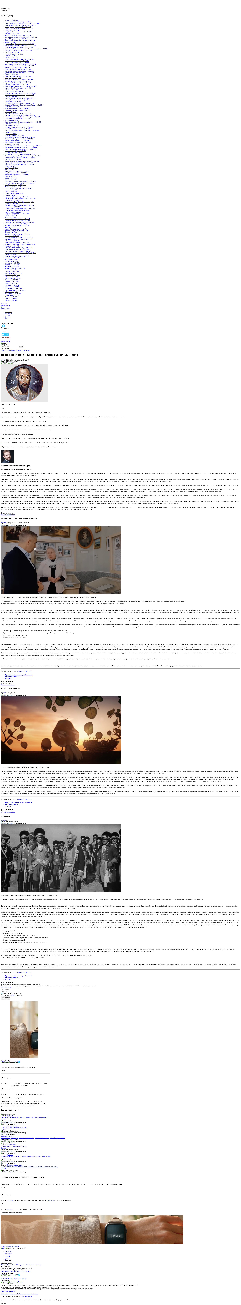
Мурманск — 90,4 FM (12, 144)
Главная (3, 350)
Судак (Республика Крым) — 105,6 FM (17, 210)
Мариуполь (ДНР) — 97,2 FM (14, 135)
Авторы (7, 315)
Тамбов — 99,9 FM (11, 215)
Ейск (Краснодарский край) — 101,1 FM (18, 76)
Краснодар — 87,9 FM (12, 123)
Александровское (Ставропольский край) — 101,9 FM (22, 23)
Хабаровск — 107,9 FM (12, 241)
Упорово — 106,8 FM (11, 297)
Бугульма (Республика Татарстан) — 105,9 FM (19, 44)
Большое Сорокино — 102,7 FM (15, 268)
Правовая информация (8, 1291)
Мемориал (8, 1260)
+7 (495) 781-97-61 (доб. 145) (21, 1271)
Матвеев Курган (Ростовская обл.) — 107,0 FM (20, 137)
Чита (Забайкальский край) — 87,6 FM (17, 249)
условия (13, 995)
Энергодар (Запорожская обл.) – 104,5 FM (18, 251)
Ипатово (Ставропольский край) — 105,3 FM (19, 95)
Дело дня (4, 303)
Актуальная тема (12, 1126)
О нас (6, 318)
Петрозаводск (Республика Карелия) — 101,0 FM (20, 181)
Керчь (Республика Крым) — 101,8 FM (17, 108)
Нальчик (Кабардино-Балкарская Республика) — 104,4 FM (23, 146)
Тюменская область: (11, 259)
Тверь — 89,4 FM (10, 217)
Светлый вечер (11, 1144)
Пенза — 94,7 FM (10, 176)
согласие (11, 1094)
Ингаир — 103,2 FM (11, 280)
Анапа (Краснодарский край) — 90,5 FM (18, 27)
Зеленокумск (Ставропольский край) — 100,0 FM (20, 86)
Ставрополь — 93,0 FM (12, 207)
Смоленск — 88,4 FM (11, 203)
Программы (8, 312)
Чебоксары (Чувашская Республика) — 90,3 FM (20, 244)
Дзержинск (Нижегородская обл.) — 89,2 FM (19, 71)
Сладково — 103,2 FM (12, 295)
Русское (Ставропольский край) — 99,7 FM (18, 188)
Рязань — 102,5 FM (11, 190)
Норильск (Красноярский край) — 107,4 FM (19, 163)
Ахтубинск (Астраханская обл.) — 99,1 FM (18, 32)
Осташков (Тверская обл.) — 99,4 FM (16, 174)
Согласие (11, 1083)
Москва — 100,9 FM (11, 20)
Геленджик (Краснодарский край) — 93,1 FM (19, 66)
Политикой (6, 1085)
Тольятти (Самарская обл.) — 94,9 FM (17, 225)
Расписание (8, 313)
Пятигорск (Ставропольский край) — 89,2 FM (19, 183)
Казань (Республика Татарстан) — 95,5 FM (18, 100)
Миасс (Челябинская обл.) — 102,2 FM (17, 140)
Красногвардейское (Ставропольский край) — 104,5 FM (23, 122)
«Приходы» (38, 1265)
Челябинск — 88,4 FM (12, 246)
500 (2, 987)
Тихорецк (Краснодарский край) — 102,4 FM (19, 222)
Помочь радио (6, 997)
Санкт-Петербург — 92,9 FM (14, 193)
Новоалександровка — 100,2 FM (15, 290)
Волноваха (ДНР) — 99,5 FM (14, 54)
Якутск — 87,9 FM (11, 254)
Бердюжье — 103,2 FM (12, 266)
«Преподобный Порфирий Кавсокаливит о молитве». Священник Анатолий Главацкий (29, 1166)
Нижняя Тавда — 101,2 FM (13, 288)
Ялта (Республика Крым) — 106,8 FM (17, 256)
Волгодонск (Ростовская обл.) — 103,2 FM (18, 50)
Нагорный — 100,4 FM (12, 287)
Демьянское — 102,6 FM (12, 275)
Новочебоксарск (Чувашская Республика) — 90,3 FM (22, 161)
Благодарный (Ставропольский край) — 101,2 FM (21, 37)
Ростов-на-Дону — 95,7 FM (13, 186)
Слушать (3, 1116)
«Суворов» (8, 678)
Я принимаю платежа (12, 995)
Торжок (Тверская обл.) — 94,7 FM (16, 229)
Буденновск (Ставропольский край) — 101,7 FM (20, 45)
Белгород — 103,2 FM (12, 33)
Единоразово (17, 993)
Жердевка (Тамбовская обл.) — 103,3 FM (18, 83)
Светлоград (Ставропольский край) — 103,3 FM (20, 198)
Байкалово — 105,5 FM (12, 264)
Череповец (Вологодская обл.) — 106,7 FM (18, 248)
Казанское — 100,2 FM (12, 285)
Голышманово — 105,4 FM (13, 273)
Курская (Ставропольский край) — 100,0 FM (19, 127)
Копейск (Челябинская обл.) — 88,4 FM (17, 118)
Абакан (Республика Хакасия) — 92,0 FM (18, 22)
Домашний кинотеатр (8, 515)
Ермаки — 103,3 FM (11, 276)
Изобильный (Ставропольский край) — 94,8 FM (20, 93)
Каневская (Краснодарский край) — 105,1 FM (19, 103)
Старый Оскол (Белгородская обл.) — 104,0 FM (20, 208)
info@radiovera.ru (6, 1271)
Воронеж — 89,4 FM (11, 57)
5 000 (9, 987)
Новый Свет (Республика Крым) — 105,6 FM (19, 164)
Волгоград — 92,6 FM (12, 52)
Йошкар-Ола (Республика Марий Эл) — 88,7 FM (20, 98)
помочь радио (5, 305)
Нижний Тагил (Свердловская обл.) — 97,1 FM (20, 154)
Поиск (21, 346)
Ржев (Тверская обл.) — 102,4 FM (15, 185)
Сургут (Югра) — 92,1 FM (13, 212)
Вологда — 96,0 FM (11, 56)
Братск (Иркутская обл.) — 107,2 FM (16, 39)
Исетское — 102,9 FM (12, 281)
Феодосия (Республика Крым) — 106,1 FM (18, 239)
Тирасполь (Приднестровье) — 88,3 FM (17, 220)
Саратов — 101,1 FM (11, 195)
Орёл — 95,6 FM (10, 169)
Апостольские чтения (23, 350)
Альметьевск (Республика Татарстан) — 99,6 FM (20, 25)
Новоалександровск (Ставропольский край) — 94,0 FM (22, 156)
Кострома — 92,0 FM (11, 120)
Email (3, 1071)
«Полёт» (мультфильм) (12, 676)
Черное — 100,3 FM (11, 298)
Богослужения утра (7, 1136)
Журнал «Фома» (6, 1265)
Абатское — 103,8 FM (12, 261)
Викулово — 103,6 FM (12, 271)
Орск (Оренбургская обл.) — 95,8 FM (17, 171)
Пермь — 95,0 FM (10, 178)
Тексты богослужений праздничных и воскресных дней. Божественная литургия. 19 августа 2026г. (33, 1138)
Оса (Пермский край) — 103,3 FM (15, 173)
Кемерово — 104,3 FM (12, 106)
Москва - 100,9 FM (7, 17)
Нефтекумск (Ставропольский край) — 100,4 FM (20, 149)
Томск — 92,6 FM (10, 227)
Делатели (10, 1155)
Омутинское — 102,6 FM (13, 293)
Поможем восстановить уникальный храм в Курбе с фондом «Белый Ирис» (25, 1117)
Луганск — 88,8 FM (11, 134)
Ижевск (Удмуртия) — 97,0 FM (14, 91)
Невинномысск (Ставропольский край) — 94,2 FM (21, 147)
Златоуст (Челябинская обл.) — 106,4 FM (18, 88)
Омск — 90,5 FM (10, 166)
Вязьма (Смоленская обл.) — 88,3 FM (17, 61)
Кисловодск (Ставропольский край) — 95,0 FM (20, 115)
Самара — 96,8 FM (11, 191)
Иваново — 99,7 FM (11, 90)
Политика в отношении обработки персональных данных (19, 1294)
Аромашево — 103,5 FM (12, 263)
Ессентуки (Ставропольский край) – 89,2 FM (19, 79)
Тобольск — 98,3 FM (11, 292)
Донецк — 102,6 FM (11, 74)
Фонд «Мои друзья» (18, 1265)
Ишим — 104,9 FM (11, 283)
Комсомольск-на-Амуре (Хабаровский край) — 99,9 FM (22, 117)
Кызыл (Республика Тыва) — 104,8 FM (17, 129)
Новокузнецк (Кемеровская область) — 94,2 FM (20, 157)
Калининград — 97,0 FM (13, 101)
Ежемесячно (7, 993)
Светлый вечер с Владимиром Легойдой (14, 1146)
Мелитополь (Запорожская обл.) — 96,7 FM (19, 139)
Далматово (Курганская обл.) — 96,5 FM (18, 69)
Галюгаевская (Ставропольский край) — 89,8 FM (20, 64)
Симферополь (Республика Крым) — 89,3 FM (19, 202)
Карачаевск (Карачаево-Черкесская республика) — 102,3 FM (24, 105)
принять (3, 1303)
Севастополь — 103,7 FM (13, 200)
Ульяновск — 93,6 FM (12, 236)
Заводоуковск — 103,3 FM (13, 278)
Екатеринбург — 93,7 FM (13, 78)
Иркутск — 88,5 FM (11, 96)
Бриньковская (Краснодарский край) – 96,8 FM (20, 40)
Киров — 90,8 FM (10, 112)
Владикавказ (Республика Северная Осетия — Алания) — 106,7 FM (26, 49)
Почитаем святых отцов (14, 1165)
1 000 (5, 987)
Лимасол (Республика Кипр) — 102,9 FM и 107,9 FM (22, 130)
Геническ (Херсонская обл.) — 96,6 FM (17, 67)
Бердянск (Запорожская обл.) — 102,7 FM (18, 35)
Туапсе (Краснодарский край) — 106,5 (17, 231)
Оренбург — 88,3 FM (11, 168)
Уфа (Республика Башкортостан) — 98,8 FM (19, 237)
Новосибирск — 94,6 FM (13, 159)
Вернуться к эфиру (7, 15)
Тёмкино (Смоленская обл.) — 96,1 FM (17, 219)
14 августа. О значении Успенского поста (14, 1127)
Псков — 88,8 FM (10, 180)
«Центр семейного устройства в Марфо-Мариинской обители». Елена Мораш (26, 1156)
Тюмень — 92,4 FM (11, 232)
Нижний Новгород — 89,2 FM (14, 152)
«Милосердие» (29, 1265)
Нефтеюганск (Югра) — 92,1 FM (15, 151)
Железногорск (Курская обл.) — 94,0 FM (18, 81)
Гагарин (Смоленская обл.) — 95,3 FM (17, 62)
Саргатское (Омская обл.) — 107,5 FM (17, 197)
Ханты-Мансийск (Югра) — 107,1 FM (17, 242)
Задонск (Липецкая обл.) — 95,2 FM (16, 84)
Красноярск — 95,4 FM (12, 125)
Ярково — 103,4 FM (11, 300)
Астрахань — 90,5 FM (12, 30)
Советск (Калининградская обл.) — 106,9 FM (19, 205)
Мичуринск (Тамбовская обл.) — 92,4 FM (18, 142)
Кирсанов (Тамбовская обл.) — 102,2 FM (18, 113)
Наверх (3, 1246)
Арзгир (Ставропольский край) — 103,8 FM (19, 28)
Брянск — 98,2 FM (10, 42)
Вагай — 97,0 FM (10, 270)
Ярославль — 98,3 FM (12, 258)
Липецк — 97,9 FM (11, 132)
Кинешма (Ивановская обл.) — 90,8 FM (17, 110)
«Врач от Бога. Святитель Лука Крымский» (18, 675)
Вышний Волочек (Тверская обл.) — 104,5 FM (19, 59)
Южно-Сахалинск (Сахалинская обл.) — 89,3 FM (20, 253)
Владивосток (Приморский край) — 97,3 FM (19, 47)
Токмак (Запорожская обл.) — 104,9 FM (17, 224)
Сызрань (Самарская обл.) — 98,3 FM (17, 214)
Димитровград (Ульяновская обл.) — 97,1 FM (19, 73)
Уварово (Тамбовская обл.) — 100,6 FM (17, 234)
